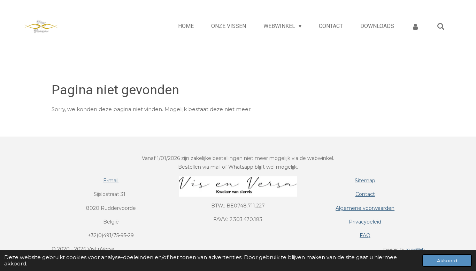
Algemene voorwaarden (365, 208)
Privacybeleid (365, 222)
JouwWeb (414, 249)
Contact (365, 194)
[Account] (415, 26)
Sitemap (365, 180)
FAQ (365, 235)
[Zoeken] (441, 26)
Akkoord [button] (447, 260)
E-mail (110, 180)
